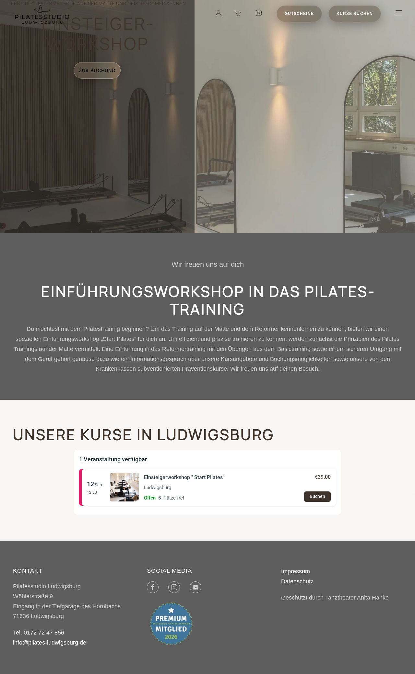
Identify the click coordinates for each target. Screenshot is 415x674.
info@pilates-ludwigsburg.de (49, 642)
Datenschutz (297, 581)
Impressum (295, 571)
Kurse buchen (355, 13)
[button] (399, 13)
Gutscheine (299, 13)
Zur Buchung (97, 70)
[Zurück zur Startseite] (42, 13)
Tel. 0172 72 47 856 (38, 632)
